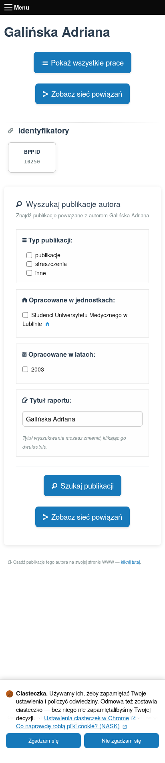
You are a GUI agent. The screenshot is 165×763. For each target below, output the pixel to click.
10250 (32, 162)
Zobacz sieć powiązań (86, 93)
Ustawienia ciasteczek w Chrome (90, 717)
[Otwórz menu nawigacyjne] (8, 7)
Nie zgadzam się (121, 740)
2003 (37, 369)
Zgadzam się (43, 740)
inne (40, 273)
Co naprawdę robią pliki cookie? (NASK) (71, 725)
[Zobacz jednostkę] (47, 324)
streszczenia (51, 264)
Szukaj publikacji (87, 485)
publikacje (47, 255)
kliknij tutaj (130, 562)
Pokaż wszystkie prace (87, 62)
